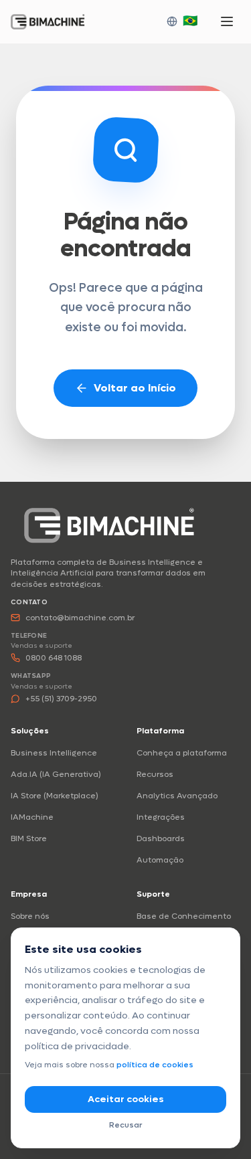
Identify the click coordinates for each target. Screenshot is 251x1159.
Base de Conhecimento (184, 916)
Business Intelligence (54, 752)
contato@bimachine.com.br (80, 617)
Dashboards (161, 838)
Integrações (161, 817)
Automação (160, 860)
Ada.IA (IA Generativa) (56, 774)
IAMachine (32, 817)
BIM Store (29, 838)
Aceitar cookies (126, 1099)
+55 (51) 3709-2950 (61, 698)
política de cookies (154, 1064)
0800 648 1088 (53, 657)
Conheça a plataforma (182, 752)
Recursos (155, 774)
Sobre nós (30, 916)
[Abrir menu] (227, 21)
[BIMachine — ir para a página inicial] (109, 525)
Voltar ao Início (135, 388)
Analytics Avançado (177, 795)
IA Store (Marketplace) (54, 795)
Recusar (125, 1125)
